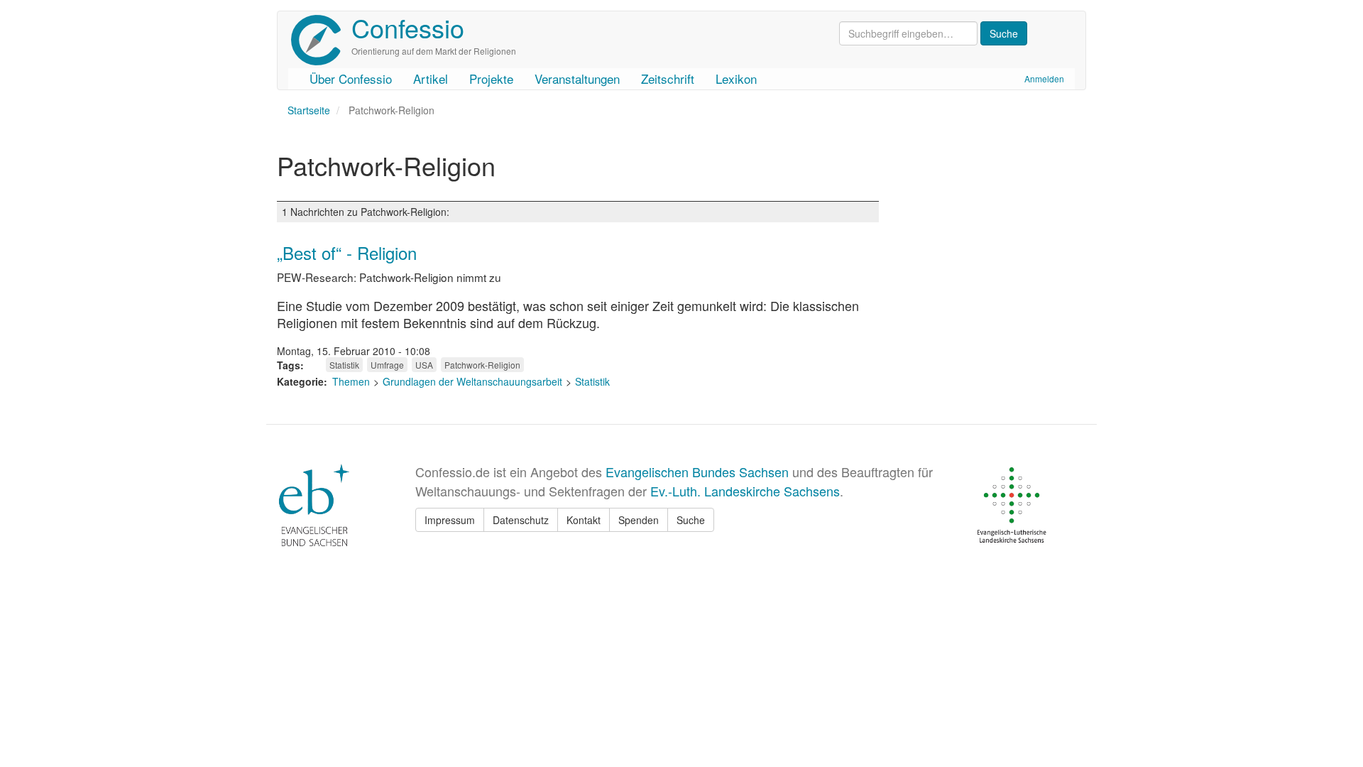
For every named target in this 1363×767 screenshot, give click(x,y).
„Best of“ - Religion (347, 252)
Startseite (309, 110)
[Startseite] (321, 40)
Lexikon (736, 78)
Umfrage (387, 365)
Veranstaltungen (577, 78)
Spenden (638, 520)
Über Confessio (351, 78)
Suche (691, 520)
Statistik (344, 365)
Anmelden (1044, 78)
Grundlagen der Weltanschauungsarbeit (472, 381)
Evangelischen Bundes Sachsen (697, 471)
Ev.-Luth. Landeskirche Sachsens (745, 491)
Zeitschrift (667, 78)
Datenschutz (521, 520)
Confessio (407, 27)
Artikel (430, 78)
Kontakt (583, 520)
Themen (351, 381)
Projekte (491, 78)
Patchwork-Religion (482, 365)
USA (424, 365)
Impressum (450, 520)
